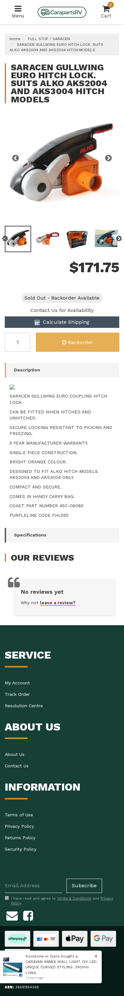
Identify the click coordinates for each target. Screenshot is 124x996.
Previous (16, 158)
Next (108, 158)
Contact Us (17, 765)
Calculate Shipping (65, 322)
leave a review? (58, 602)
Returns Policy (20, 837)
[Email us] (12, 915)
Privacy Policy (19, 826)
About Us (14, 754)
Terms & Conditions (74, 898)
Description (27, 369)
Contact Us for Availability (62, 310)
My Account (17, 682)
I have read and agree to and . (62, 901)
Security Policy (20, 849)
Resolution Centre (24, 705)
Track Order (17, 694)
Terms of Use (19, 814)
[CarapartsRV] (62, 12)
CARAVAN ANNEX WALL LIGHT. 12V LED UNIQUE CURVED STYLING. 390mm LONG (61, 967)
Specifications (30, 534)
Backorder (80, 342)
